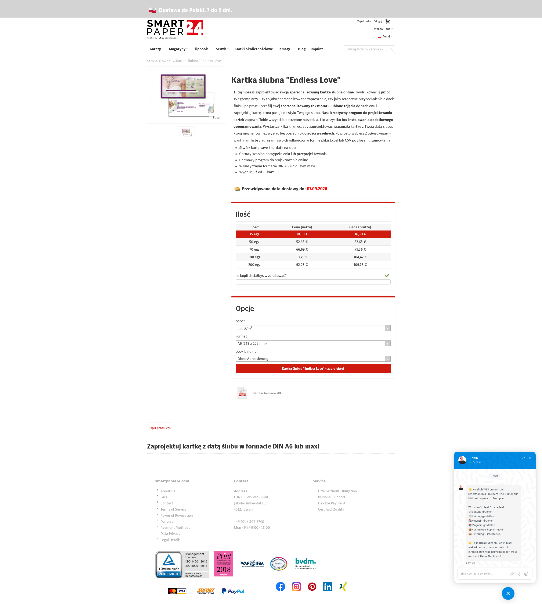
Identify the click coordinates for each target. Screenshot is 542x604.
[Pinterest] (312, 581)
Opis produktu (160, 428)
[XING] (343, 581)
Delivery (166, 521)
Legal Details (170, 539)
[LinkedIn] (327, 581)
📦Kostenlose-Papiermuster (486, 529)
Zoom (217, 117)
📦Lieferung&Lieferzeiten (484, 534)
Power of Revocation (176, 515)
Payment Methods (175, 527)
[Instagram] (296, 581)
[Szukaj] (391, 49)
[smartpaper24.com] (175, 29)
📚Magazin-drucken (481, 520)
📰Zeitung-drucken (480, 511)
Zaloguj (377, 21)
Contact (166, 503)
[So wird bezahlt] (206, 581)
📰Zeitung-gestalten (481, 516)
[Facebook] (280, 581)
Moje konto (364, 21)
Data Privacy (170, 533)
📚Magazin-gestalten (481, 525)
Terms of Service (173, 509)
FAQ (163, 497)
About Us (167, 491)
